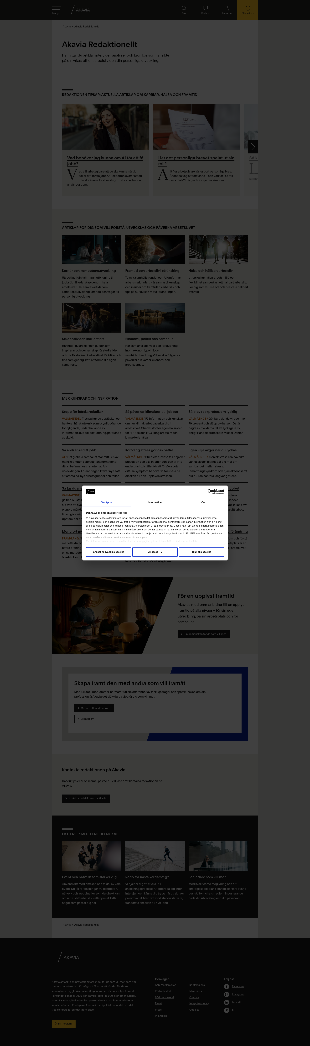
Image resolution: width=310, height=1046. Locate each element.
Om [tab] (203, 502)
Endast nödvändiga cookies (108, 551)
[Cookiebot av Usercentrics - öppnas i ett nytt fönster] (210, 491)
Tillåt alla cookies (201, 551)
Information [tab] (155, 502)
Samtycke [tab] (106, 502)
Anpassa (153, 551)
